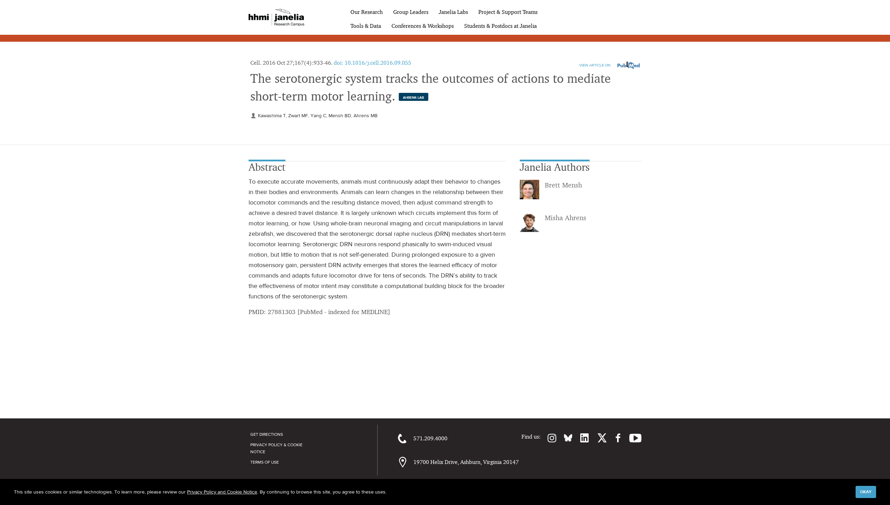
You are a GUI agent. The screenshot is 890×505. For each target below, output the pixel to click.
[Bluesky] (565, 438)
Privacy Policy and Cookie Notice (222, 492)
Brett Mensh (563, 185)
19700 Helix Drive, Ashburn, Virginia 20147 (466, 462)
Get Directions (266, 434)
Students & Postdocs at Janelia (500, 26)
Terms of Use (264, 462)
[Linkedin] (581, 438)
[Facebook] (614, 438)
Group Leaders (410, 12)
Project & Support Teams (507, 12)
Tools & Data (365, 26)
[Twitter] (598, 438)
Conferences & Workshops (422, 26)
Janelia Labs (453, 12)
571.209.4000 (430, 438)
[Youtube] (631, 438)
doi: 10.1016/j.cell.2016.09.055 (372, 62)
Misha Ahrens (565, 218)
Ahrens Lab (413, 97)
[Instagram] (549, 438)
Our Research (366, 12)
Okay (866, 491)
